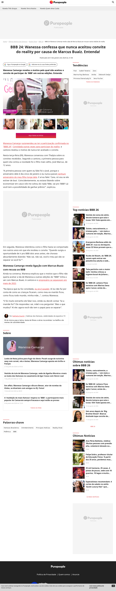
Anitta (94, 74)
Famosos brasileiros (11, 428)
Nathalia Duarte (18, 316)
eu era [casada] (42, 289)
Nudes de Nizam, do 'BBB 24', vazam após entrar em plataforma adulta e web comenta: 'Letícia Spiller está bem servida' (99, 260)
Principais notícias (43, 428)
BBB (14, 431)
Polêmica (7, 431)
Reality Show (33, 42)
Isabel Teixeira (84, 71)
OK (113, 586)
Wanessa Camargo (12, 143)
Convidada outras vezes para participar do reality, (36, 146)
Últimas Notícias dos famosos (18, 42)
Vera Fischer (98, 78)
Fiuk (75, 71)
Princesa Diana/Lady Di (82, 78)
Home (5, 42)
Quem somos (64, 574)
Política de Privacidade (46, 574)
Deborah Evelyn (105, 74)
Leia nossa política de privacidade (96, 587)
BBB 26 (41, 42)
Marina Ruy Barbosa (81, 74)
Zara (94, 71)
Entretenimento (27, 428)
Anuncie (75, 574)
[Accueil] (58, 2)
